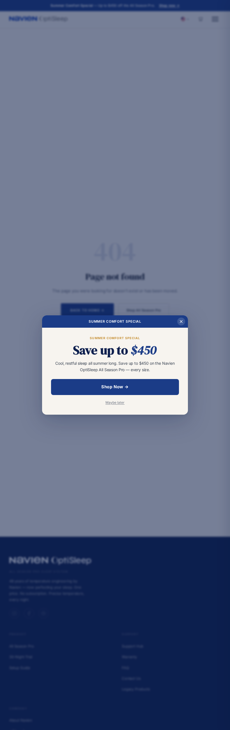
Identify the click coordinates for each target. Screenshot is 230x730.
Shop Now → (115, 386)
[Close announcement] (181, 321)
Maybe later (115, 402)
